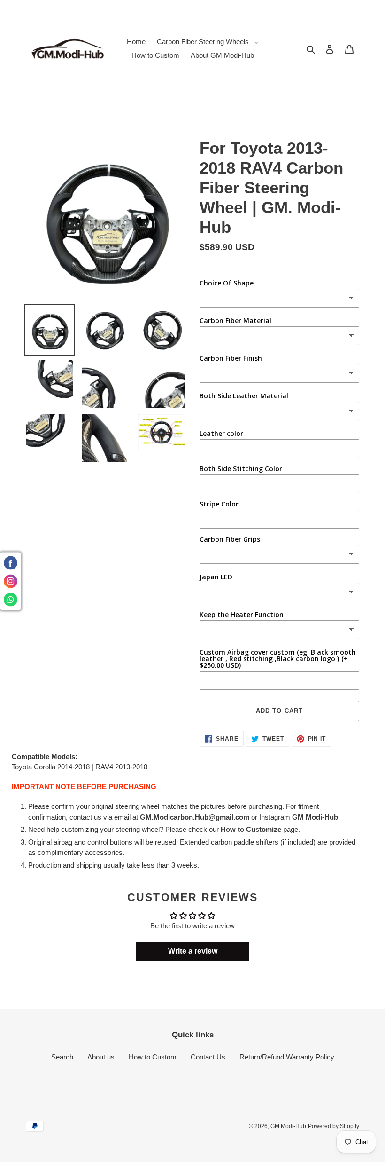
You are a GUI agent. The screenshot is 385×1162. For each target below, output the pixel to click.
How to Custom (153, 1057)
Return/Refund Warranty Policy (286, 1057)
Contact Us (208, 1057)
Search (62, 1057)
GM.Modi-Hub (288, 1126)
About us (101, 1057)
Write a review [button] (192, 951)
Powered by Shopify (333, 1126)
